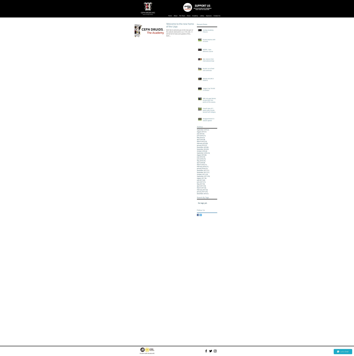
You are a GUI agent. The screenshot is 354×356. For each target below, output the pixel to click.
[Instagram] (215, 351)
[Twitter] (211, 351)
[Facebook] (206, 351)
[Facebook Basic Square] (198, 215)
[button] (175, 15)
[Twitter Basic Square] (201, 215)
